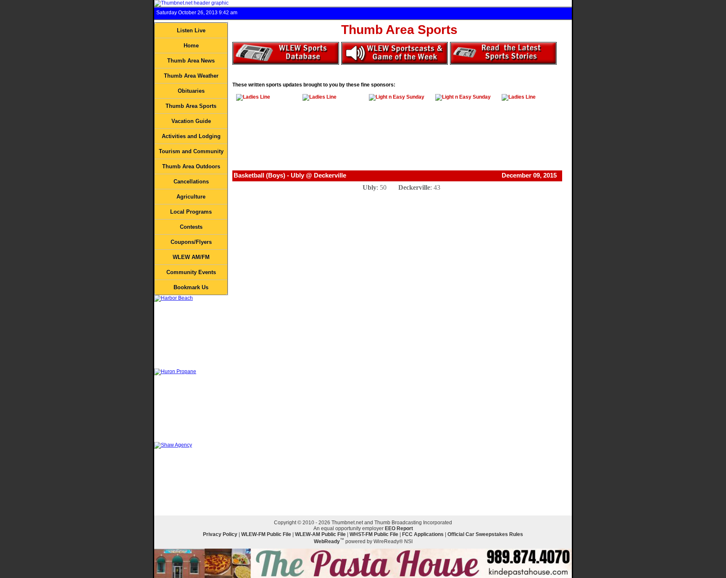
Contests (191, 227)
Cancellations (191, 181)
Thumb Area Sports (191, 106)
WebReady (327, 541)
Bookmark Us (191, 287)
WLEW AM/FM (191, 257)
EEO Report (399, 528)
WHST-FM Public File (374, 534)
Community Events (191, 272)
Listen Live (191, 30)
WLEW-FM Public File (266, 534)
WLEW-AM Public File (320, 534)
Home (191, 45)
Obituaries (191, 91)
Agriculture (190, 197)
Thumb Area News (191, 61)
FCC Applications (423, 534)
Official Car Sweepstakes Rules (485, 534)
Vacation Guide (191, 121)
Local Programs (191, 212)
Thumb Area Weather (191, 76)
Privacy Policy (220, 534)
